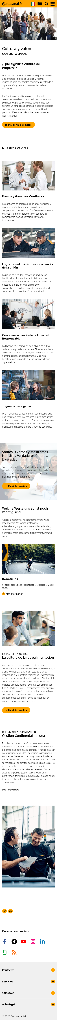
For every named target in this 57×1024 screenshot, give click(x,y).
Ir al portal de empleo (20, 124)
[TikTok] (15, 941)
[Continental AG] (12, 3)
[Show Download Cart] (40, 3)
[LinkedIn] (43, 941)
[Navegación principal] (52, 3)
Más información (17, 486)
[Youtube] (24, 941)
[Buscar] (46, 4)
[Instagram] (33, 941)
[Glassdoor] (5, 952)
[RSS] (15, 952)
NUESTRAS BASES (16, 688)
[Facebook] (5, 941)
